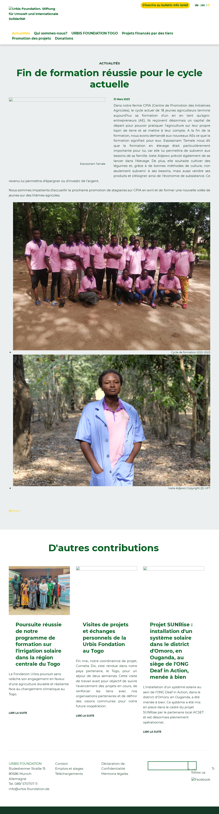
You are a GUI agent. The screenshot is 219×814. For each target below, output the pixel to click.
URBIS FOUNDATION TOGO (94, 33)
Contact (61, 764)
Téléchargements (69, 774)
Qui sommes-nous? (50, 33)
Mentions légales (114, 774)
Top (213, 769)
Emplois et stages (69, 769)
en (203, 5)
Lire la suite (18, 713)
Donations (64, 38)
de (196, 5)
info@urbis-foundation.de (29, 789)
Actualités (21, 33)
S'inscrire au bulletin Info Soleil (165, 5)
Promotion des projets (31, 38)
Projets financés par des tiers (147, 33)
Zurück (14, 510)
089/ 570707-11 (26, 784)
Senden (192, 769)
